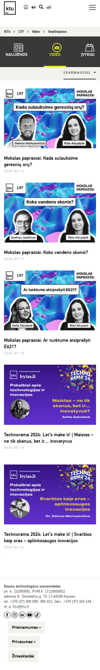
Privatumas (22, 641)
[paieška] (41, 6)
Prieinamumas (25, 627)
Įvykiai (88, 54)
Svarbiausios (77, 73)
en (33, 7)
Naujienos (16, 54)
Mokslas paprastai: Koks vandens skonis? (46, 252)
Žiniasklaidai (23, 656)
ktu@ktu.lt (21, 607)
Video (55, 54)
